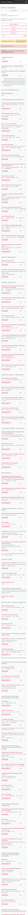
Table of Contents (13, 24)
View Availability (6, 108)
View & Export (13, 10)
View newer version (21, 41)
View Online (5, 61)
